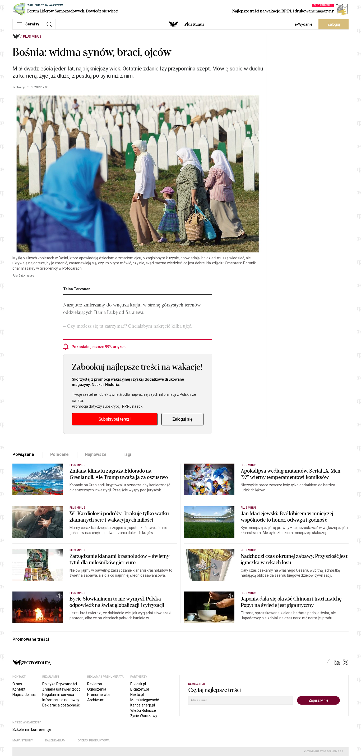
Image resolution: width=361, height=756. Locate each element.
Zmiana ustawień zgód (61, 689)
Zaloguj (333, 24)
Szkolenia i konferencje (31, 729)
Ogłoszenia (96, 689)
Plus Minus (194, 24)
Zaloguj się (182, 419)
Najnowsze (96, 454)
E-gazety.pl (139, 689)
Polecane (59, 454)
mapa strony (22, 740)
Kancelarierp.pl (142, 705)
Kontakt (18, 689)
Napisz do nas (24, 694)
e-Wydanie (303, 24)
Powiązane (23, 454)
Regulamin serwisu (58, 694)
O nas (17, 684)
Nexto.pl (137, 694)
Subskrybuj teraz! (115, 419)
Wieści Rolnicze (143, 710)
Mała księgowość (144, 700)
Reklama (94, 684)
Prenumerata (98, 694)
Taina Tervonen (76, 289)
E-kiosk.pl (138, 684)
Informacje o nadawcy (60, 700)
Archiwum (95, 700)
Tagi (127, 454)
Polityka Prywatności (59, 684)
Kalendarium (55, 740)
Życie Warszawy (143, 716)
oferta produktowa (94, 740)
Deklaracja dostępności (61, 705)
